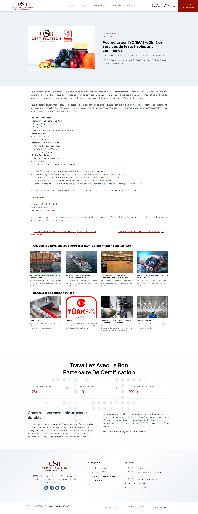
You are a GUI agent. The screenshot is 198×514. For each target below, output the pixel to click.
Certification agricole (136, 483)
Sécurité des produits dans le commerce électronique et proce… (115, 276)
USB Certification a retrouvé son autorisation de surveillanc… (79, 276)
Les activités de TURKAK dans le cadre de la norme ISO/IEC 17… (152, 276)
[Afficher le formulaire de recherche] (174, 6)
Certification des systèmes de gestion (143, 479)
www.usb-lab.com (47, 210)
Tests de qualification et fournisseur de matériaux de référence (116, 321)
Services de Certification (110, 177)
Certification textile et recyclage (141, 468)
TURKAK (69, 320)
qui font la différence (133, 183)
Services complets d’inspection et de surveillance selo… (45, 276)
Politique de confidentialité (159, 507)
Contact (131, 5)
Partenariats (97, 480)
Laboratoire (124, 55)
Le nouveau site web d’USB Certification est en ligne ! (141, 231)
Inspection (115, 55)
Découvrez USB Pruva (100, 472)
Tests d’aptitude (162, 55)
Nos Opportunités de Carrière (103, 476)
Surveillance (150, 55)
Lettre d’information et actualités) (108, 245)
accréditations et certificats (100, 180)
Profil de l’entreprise (99, 468)
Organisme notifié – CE (137, 55)
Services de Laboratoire (116, 174)
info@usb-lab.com (44, 207)
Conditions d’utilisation (112, 507)
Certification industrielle (137, 487)
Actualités (114, 33)
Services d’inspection (146, 320)
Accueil (105, 33)
